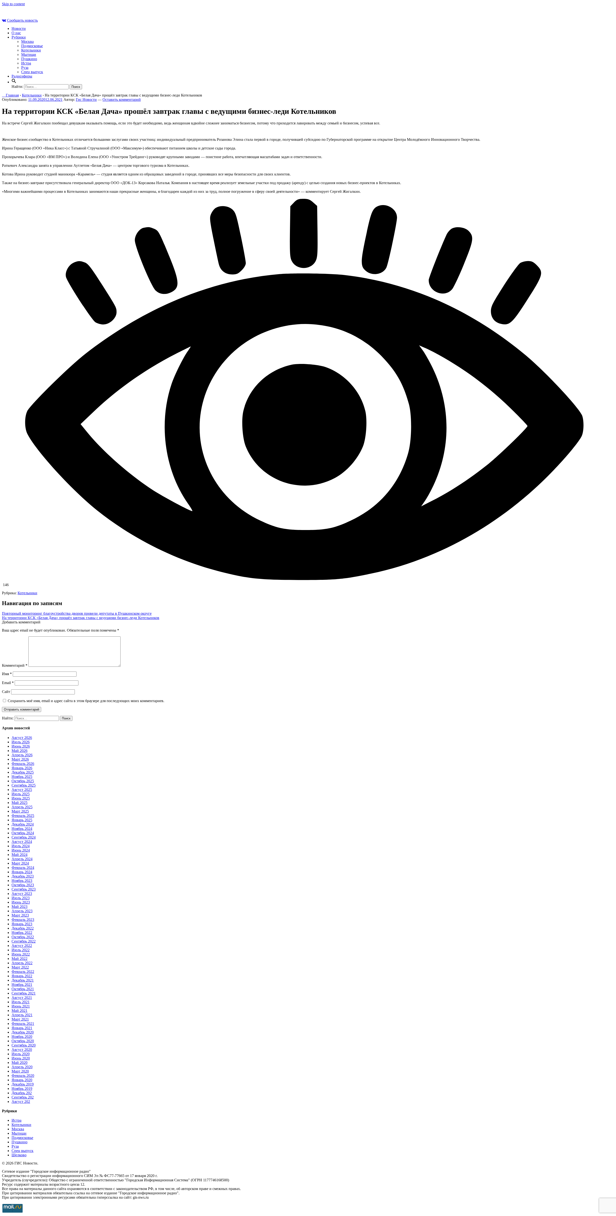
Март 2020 (20, 1071)
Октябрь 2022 (23, 937)
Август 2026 (22, 738)
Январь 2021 (22, 1028)
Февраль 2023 (23, 920)
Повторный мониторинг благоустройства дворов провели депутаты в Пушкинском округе (77, 613)
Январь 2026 (22, 768)
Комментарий (14, 665)
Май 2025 (19, 803)
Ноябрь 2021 (22, 985)
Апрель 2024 (22, 859)
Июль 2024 (21, 846)
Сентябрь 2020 (24, 1045)
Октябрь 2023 (23, 885)
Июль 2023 (21, 898)
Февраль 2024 (23, 868)
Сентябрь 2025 (24, 785)
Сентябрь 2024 (24, 837)
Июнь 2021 (21, 1006)
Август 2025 (22, 790)
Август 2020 (22, 1050)
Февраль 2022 (23, 972)
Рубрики (19, 37)
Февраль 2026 (23, 764)
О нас (16, 33)
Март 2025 (20, 811)
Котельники (31, 50)
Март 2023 (20, 915)
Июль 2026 (21, 742)
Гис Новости (86, 99)
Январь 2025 (22, 820)
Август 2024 (22, 842)
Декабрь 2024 (23, 824)
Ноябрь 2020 (22, 1037)
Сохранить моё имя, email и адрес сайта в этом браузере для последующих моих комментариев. (86, 701)
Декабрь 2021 (23, 980)
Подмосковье (32, 46)
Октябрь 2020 (23, 1041)
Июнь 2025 (21, 798)
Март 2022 (20, 967)
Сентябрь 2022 (24, 941)
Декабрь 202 (22, 1093)
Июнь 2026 (21, 746)
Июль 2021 (21, 1002)
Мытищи (28, 54)
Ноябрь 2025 (22, 777)
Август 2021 (22, 998)
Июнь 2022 (21, 954)
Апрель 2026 (22, 755)
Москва (27, 41)
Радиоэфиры (22, 76)
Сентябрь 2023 (24, 889)
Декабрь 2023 (23, 876)
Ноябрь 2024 (22, 829)
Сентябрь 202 (23, 1097)
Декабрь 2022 (23, 928)
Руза (24, 67)
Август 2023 (22, 894)
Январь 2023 (22, 924)
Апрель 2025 (22, 807)
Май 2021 (19, 1011)
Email (8, 683)
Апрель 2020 (22, 1067)
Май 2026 (19, 751)
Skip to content (13, 4)
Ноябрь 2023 (22, 881)
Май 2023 (19, 907)
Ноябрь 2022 (22, 933)
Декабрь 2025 (23, 772)
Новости (19, 28)
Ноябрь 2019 (22, 1089)
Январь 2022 (22, 976)
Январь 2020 (22, 1080)
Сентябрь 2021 (24, 993)
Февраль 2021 (23, 1024)
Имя (7, 674)
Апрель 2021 (22, 1015)
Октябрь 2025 (23, 781)
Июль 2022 (21, 950)
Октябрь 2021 (23, 989)
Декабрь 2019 (23, 1084)
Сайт (6, 692)
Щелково (19, 1155)
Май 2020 (19, 1063)
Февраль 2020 (23, 1076)
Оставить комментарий (122, 99)
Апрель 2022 (22, 963)
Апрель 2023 (22, 911)
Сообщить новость (22, 20)
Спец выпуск (32, 72)
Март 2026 (20, 759)
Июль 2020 (21, 1054)
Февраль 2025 (23, 816)
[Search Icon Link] (14, 82)
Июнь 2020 (21, 1058)
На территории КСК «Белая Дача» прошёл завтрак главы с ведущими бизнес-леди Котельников (80, 618)
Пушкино (29, 59)
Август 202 (21, 1102)
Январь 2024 (22, 872)
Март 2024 (20, 863)
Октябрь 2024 (23, 833)
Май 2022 (19, 959)
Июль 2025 (21, 794)
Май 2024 (19, 855)
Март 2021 (20, 1019)
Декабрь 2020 (23, 1032)
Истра (26, 63)
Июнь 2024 (21, 850)
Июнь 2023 (21, 902)
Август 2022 (22, 946)
